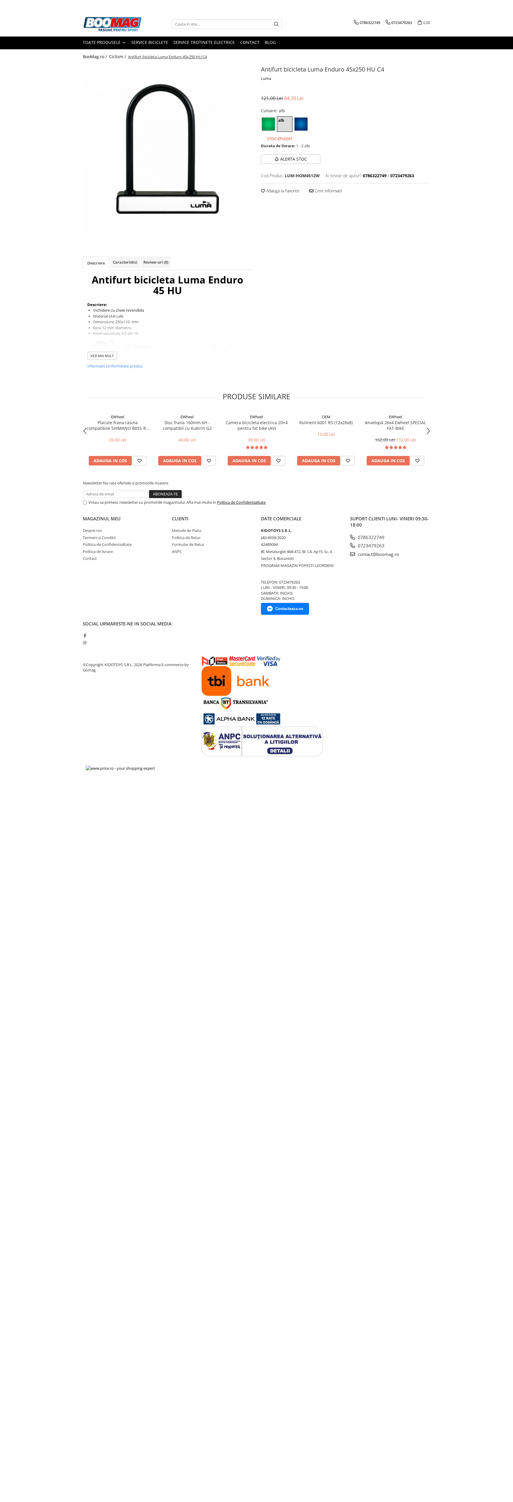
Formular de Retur (188, 544)
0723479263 (370, 546)
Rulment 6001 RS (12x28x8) (326, 422)
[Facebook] (85, 635)
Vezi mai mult (102, 356)
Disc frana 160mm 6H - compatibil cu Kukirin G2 (187, 425)
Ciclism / (118, 56)
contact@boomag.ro (378, 554)
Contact (249, 42)
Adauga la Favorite (282, 191)
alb (281, 120)
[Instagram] (85, 642)
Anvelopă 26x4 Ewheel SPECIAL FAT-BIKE (395, 425)
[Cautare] (276, 24)
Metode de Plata (186, 530)
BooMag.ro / (95, 56)
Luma (266, 78)
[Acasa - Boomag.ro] (112, 24)
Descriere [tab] (96, 263)
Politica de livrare (98, 551)
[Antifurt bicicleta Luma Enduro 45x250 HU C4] (167, 148)
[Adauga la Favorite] (139, 460)
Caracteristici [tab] (125, 262)
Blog (270, 42)
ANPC (177, 551)
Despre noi (92, 530)
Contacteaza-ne (289, 608)
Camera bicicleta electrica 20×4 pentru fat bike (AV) (257, 425)
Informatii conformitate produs (114, 366)
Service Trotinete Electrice (204, 42)
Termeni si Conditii (99, 537)
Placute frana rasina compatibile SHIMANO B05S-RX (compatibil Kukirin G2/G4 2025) (117, 425)
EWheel (117, 416)
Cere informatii (328, 191)
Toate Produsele (102, 42)
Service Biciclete (149, 42)
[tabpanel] (167, 148)
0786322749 (370, 537)
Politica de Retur (186, 537)
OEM (326, 416)
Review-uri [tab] (155, 262)
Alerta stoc (293, 159)
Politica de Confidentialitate (241, 502)
